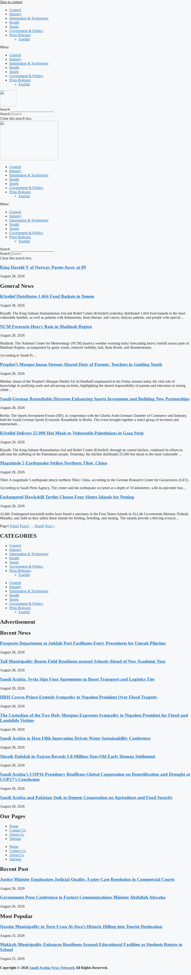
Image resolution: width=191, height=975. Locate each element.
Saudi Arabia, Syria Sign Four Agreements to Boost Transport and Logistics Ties (77, 679)
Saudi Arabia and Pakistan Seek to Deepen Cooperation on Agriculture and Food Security (86, 797)
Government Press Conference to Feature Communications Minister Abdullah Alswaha (83, 897)
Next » (50, 526)
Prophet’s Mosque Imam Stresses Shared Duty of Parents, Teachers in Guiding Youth (81, 364)
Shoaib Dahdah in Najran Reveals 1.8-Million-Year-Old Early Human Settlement (77, 756)
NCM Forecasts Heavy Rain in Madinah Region (46, 326)
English (24, 39)
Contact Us (17, 830)
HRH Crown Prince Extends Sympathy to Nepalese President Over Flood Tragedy (78, 697)
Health (14, 22)
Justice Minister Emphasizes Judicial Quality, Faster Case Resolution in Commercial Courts (87, 879)
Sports (14, 27)
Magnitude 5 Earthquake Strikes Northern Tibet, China (53, 463)
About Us (16, 834)
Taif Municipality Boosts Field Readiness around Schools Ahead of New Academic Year (83, 661)
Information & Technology (29, 18)
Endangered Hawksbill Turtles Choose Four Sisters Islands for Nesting (67, 496)
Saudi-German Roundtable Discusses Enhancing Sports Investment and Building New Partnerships (95, 398)
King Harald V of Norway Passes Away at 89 (43, 267)
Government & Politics (26, 31)
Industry (15, 14)
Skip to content (11, 2)
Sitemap (15, 839)
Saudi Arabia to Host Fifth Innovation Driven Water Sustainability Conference (75, 738)
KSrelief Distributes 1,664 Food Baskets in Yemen (47, 296)
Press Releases (20, 35)
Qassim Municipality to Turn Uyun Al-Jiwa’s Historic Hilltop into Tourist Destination (81, 926)
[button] (95, 47)
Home (13, 826)
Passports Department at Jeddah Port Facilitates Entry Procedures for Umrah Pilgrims (83, 643)
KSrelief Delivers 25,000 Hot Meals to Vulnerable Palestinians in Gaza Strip (72, 433)
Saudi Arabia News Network (52, 968)
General (15, 10)
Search (5, 114)
